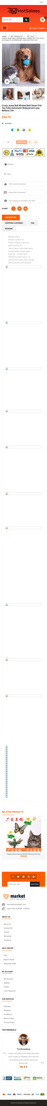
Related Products (12, 812)
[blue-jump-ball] (12, 129)
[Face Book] (13, 876)
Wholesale (10, 164)
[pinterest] (23, 876)
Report (9, 174)
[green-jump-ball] (17, 129)
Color (4, 128)
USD (41, 2)
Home (4, 36)
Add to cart (21, 142)
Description (10, 217)
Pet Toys (30, 36)
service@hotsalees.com (16, 904)
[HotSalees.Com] (23, 11)
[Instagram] (28, 876)
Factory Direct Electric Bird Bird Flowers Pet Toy (23, 854)
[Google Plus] (34, 876)
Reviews (9, 229)
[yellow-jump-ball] (29, 129)
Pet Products (16, 36)
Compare (36, 142)
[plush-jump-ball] (23, 129)
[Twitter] (18, 876)
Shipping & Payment (14, 223)
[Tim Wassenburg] (23, 1040)
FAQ (32, 223)
